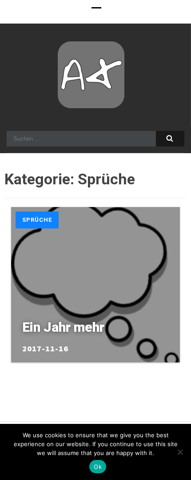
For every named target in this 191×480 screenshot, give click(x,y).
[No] (179, 451)
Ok (98, 466)
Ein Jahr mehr (63, 327)
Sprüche (37, 219)
